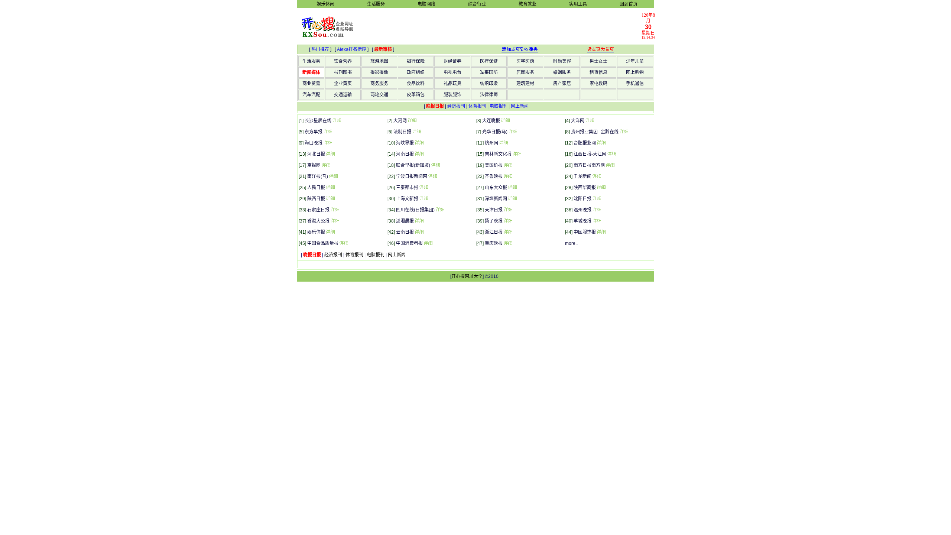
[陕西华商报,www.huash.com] (601, 187)
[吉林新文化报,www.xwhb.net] (517, 154)
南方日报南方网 (589, 165)
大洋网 (577, 120)
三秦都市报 (407, 187)
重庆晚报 (494, 243)
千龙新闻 (582, 176)
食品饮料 (416, 83)
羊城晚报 (582, 221)
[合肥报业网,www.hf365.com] (601, 143)
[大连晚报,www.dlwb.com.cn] (505, 120)
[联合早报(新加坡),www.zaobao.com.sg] (435, 165)
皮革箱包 (416, 94)
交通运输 (343, 94)
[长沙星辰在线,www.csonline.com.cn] (336, 120)
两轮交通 (379, 94)
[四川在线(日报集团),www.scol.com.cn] (440, 210)
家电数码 (598, 83)
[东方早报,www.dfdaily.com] (327, 131)
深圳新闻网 (496, 198)
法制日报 (402, 131)
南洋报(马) (317, 176)
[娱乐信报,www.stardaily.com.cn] (330, 232)
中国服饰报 (585, 232)
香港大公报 (318, 221)
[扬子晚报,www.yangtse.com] (508, 221)
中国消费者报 (409, 243)
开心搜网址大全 (467, 276)
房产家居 (562, 83)
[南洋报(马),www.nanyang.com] (333, 176)
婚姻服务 (562, 72)
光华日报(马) (494, 131)
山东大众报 (496, 187)
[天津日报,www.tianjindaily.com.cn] (508, 210)
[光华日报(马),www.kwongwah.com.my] (512, 131)
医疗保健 (489, 61)
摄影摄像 (379, 72)
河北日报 (316, 154)
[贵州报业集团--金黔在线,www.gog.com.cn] (624, 131)
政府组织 (416, 72)
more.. (571, 243)
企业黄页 (343, 83)
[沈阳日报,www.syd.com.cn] (596, 198)
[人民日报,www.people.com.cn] (330, 187)
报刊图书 (343, 72)
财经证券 (452, 61)
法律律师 (489, 94)
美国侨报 (494, 165)
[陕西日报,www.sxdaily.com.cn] (330, 198)
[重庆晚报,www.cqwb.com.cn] (508, 243)
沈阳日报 (582, 198)
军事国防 (489, 72)
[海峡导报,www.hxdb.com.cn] (419, 143)
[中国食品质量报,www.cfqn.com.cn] (343, 243)
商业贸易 (311, 83)
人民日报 (316, 187)
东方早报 (313, 131)
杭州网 (491, 143)
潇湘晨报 (405, 221)
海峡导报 (405, 143)
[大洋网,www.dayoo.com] (589, 120)
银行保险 (416, 61)
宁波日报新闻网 (411, 176)
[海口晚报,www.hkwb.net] (327, 143)
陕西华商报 (585, 187)
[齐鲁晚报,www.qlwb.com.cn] (508, 176)
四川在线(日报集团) (415, 210)
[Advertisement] (502, 26)
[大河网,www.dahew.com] (412, 120)
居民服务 (525, 72)
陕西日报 (316, 198)
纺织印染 (489, 83)
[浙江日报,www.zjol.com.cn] (508, 232)
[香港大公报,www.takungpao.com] (335, 221)
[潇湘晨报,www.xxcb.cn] (419, 221)
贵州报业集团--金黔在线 (595, 131)
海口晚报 (313, 143)
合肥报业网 (585, 143)
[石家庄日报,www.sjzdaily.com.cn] (335, 210)
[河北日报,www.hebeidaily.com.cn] (330, 154)
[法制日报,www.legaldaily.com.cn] (416, 131)
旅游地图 (379, 61)
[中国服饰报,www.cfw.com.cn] (601, 232)
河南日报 (405, 154)
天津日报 (494, 210)
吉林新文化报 (498, 154)
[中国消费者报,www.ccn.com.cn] (428, 243)
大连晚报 (491, 120)
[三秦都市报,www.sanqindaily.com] (423, 187)
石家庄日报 (318, 210)
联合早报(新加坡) (413, 165)
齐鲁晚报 (494, 176)
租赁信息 (598, 72)
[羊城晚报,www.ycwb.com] (596, 221)
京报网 (314, 165)
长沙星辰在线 (318, 120)
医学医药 (525, 61)
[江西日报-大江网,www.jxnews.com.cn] (611, 154)
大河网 (400, 120)
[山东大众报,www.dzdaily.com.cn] (512, 187)
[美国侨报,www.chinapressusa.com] (508, 165)
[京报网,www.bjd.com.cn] (326, 165)
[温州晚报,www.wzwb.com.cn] (596, 210)
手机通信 (635, 83)
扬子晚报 (494, 221)
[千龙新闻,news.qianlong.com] (596, 176)
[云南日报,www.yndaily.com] (419, 232)
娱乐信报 (316, 232)
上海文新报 (407, 198)
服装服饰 (452, 94)
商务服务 (379, 83)
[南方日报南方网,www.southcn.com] (610, 165)
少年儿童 (635, 61)
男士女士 (598, 61)
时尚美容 (562, 61)
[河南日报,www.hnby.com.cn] (419, 154)
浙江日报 (494, 232)
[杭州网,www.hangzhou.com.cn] (503, 143)
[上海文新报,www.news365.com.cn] (423, 198)
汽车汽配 (311, 94)
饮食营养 (343, 61)
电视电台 (452, 72)
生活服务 (311, 61)
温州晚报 (582, 210)
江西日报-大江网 (590, 154)
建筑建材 (525, 83)
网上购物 (635, 72)
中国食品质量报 (322, 243)
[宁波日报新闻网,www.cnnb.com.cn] (432, 176)
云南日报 (405, 232)
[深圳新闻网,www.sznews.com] (512, 198)
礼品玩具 (452, 83)
